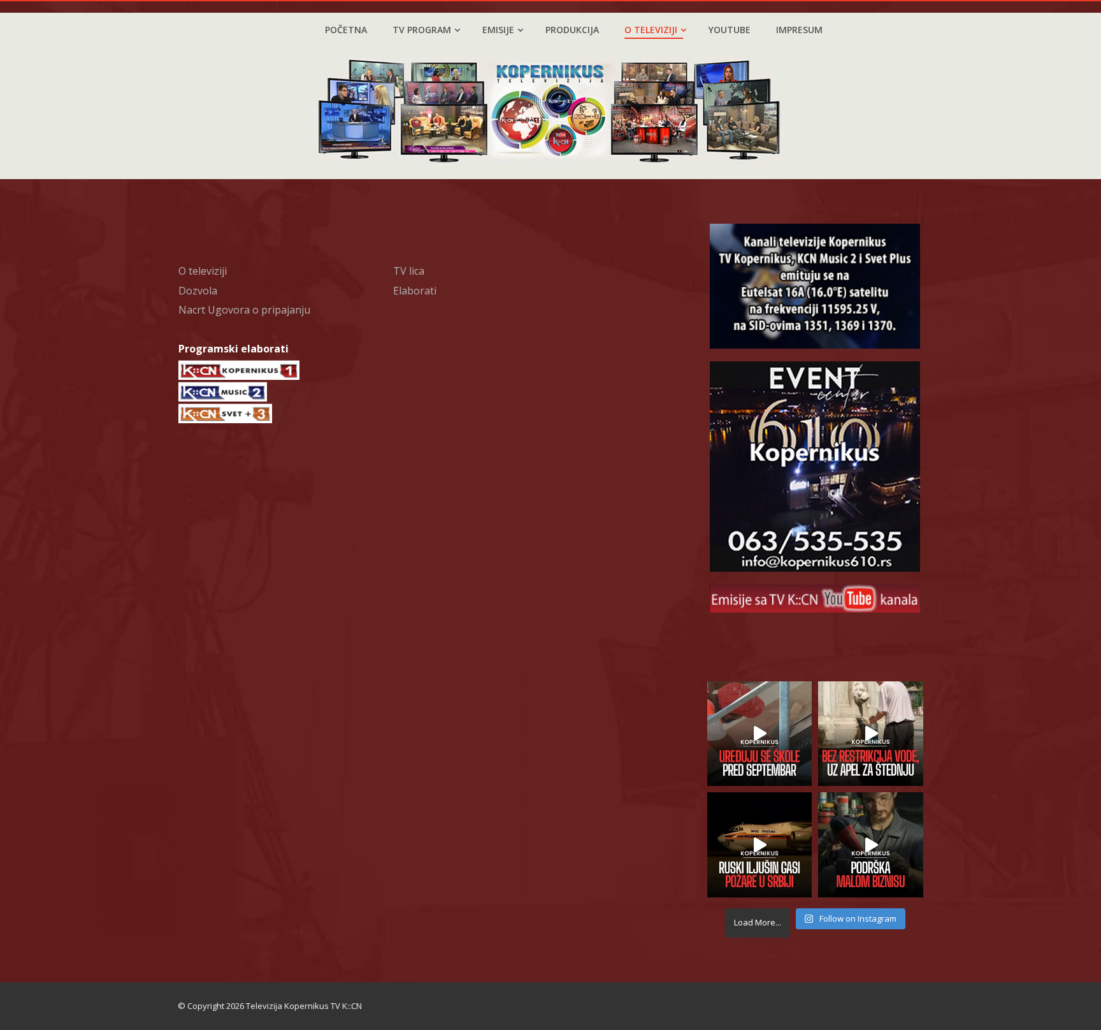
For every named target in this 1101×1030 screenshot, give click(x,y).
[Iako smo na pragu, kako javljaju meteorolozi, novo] (870, 734)
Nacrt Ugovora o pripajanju (244, 310)
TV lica (408, 271)
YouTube (730, 30)
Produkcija (572, 30)
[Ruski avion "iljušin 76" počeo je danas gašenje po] (759, 844)
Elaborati (414, 291)
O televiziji (650, 30)
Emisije (498, 30)
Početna (346, 30)
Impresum (799, 30)
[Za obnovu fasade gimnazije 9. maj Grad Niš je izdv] (759, 734)
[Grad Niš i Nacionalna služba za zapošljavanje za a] (870, 844)
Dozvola (197, 291)
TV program (421, 30)
